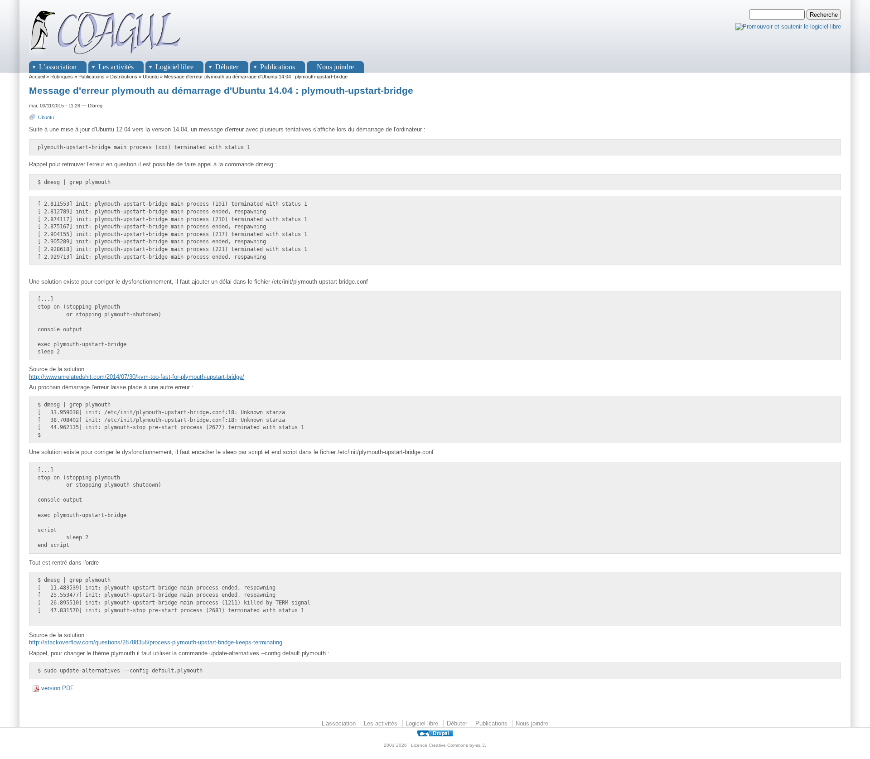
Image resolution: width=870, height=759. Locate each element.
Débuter (226, 67)
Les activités (116, 67)
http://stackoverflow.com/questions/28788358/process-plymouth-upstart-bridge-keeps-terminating (155, 642)
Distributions (123, 76)
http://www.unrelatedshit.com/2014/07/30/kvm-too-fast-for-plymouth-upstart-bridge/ (136, 376)
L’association (58, 67)
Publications (277, 67)
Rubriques (61, 76)
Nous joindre (335, 67)
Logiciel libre (174, 67)
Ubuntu (151, 76)
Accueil (37, 76)
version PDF (57, 688)
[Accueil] (106, 56)
